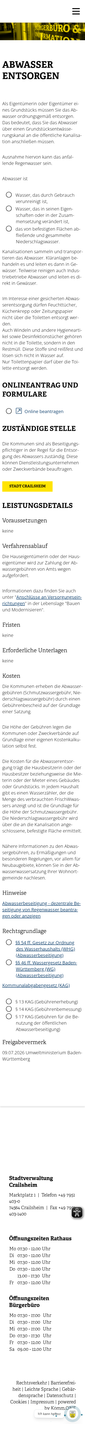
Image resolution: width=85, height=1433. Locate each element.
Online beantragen (43, 411)
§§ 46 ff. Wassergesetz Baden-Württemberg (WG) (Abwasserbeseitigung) (46, 969)
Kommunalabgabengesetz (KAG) (36, 985)
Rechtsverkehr (31, 1383)
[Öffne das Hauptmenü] (76, 11)
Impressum (42, 1402)
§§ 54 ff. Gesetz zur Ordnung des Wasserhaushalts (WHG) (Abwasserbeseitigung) (45, 949)
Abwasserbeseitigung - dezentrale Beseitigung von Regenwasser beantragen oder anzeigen (41, 909)
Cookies (18, 1402)
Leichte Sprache (41, 1389)
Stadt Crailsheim (27, 486)
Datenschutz (59, 1396)
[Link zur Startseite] (35, 11)
